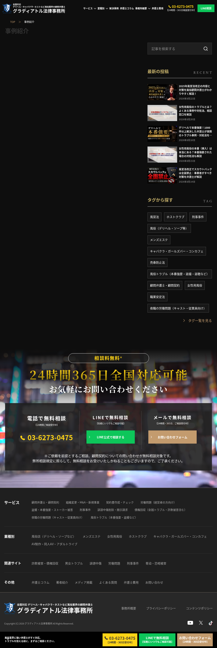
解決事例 (114, 8)
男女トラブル (74, 563)
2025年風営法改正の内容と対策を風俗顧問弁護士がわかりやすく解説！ (195, 90)
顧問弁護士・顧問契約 (165, 285)
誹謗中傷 (96, 563)
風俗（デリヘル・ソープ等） (169, 228)
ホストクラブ (175, 217)
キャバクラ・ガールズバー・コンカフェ (176, 251)
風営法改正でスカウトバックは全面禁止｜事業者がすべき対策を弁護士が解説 (195, 173)
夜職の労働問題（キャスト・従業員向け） (178, 308)
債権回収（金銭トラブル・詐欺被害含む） (161, 510)
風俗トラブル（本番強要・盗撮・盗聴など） (179, 274)
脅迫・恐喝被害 (156, 563)
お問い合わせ (154, 582)
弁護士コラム (127, 8)
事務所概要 (141, 8)
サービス (88, 8)
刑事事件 (198, 217)
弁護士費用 (157, 8)
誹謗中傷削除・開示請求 (112, 510)
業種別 (100, 8)
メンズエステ (159, 239)
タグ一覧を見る (200, 320)
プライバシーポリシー (161, 608)
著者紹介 (62, 582)
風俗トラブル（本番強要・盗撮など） (114, 517)
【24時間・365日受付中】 (121, 639)
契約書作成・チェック (120, 502)
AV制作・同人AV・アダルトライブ (54, 544)
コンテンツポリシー (199, 608)
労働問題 (114, 563)
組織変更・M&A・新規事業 (82, 502)
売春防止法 (157, 262)
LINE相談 (206, 8)
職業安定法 (157, 297)
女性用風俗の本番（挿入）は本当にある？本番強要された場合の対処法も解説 (195, 152)
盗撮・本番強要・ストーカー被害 (52, 510)
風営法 (154, 217)
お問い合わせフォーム (172, 437)
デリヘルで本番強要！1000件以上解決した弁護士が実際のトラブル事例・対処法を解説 (195, 131)
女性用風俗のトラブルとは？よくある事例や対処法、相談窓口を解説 (195, 110)
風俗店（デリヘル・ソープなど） (54, 536)
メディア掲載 (83, 582)
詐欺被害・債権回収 (45, 563)
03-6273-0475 (182, 6)
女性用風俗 (194, 285)
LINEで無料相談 (157, 639)
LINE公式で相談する (110, 437)
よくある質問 (108, 582)
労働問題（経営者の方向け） (158, 502)
